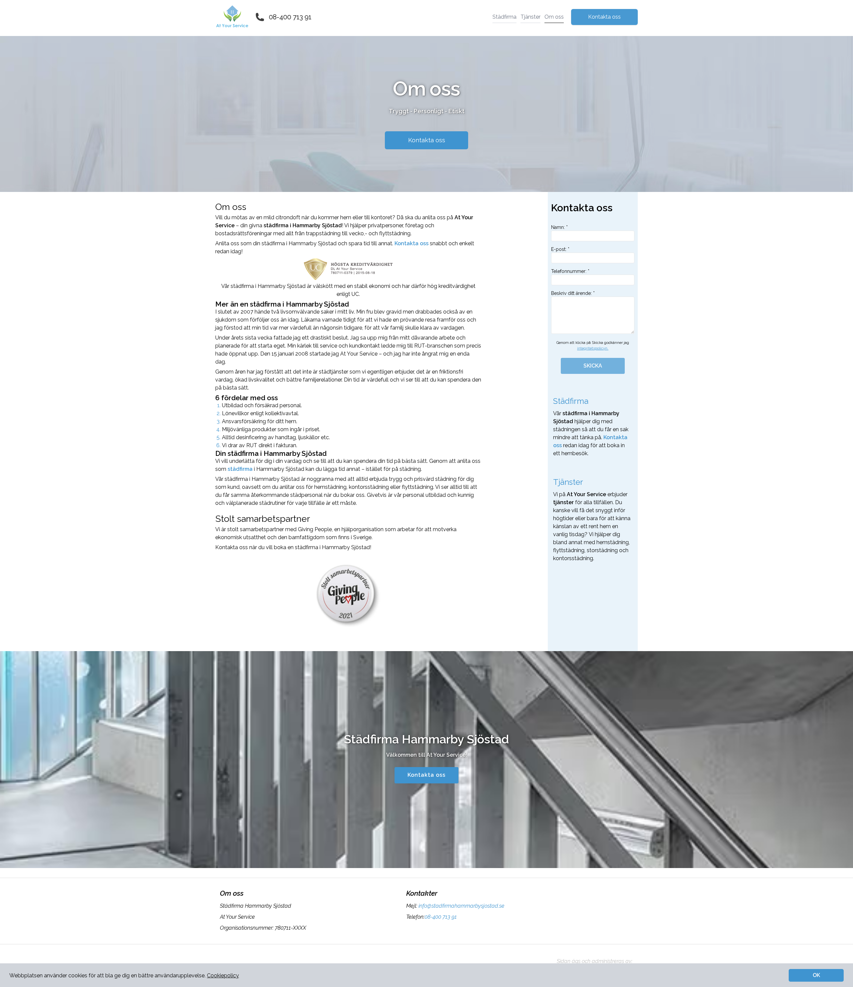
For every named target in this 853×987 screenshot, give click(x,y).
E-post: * (560, 249)
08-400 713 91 (290, 17)
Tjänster (530, 17)
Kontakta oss (604, 17)
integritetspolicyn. (592, 348)
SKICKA (592, 366)
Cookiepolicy (223, 975)
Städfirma (504, 17)
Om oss (554, 17)
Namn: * (559, 227)
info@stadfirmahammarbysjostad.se (461, 906)
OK (816, 975)
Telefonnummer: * (570, 271)
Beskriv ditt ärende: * (573, 293)
